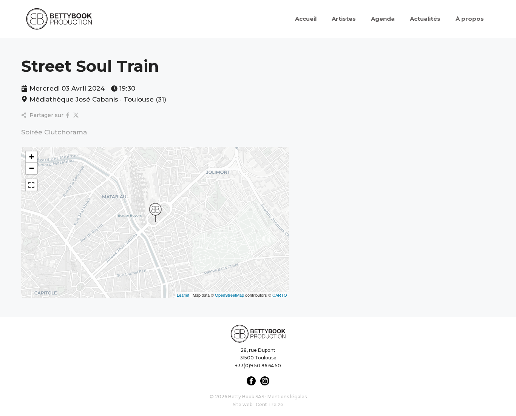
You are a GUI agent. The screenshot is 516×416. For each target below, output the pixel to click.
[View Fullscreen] (31, 185)
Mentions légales (287, 396)
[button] (155, 212)
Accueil (306, 18)
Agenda (383, 18)
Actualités (425, 18)
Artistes (344, 18)
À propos (470, 18)
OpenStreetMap (229, 295)
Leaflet (183, 295)
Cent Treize (269, 404)
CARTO (279, 295)
